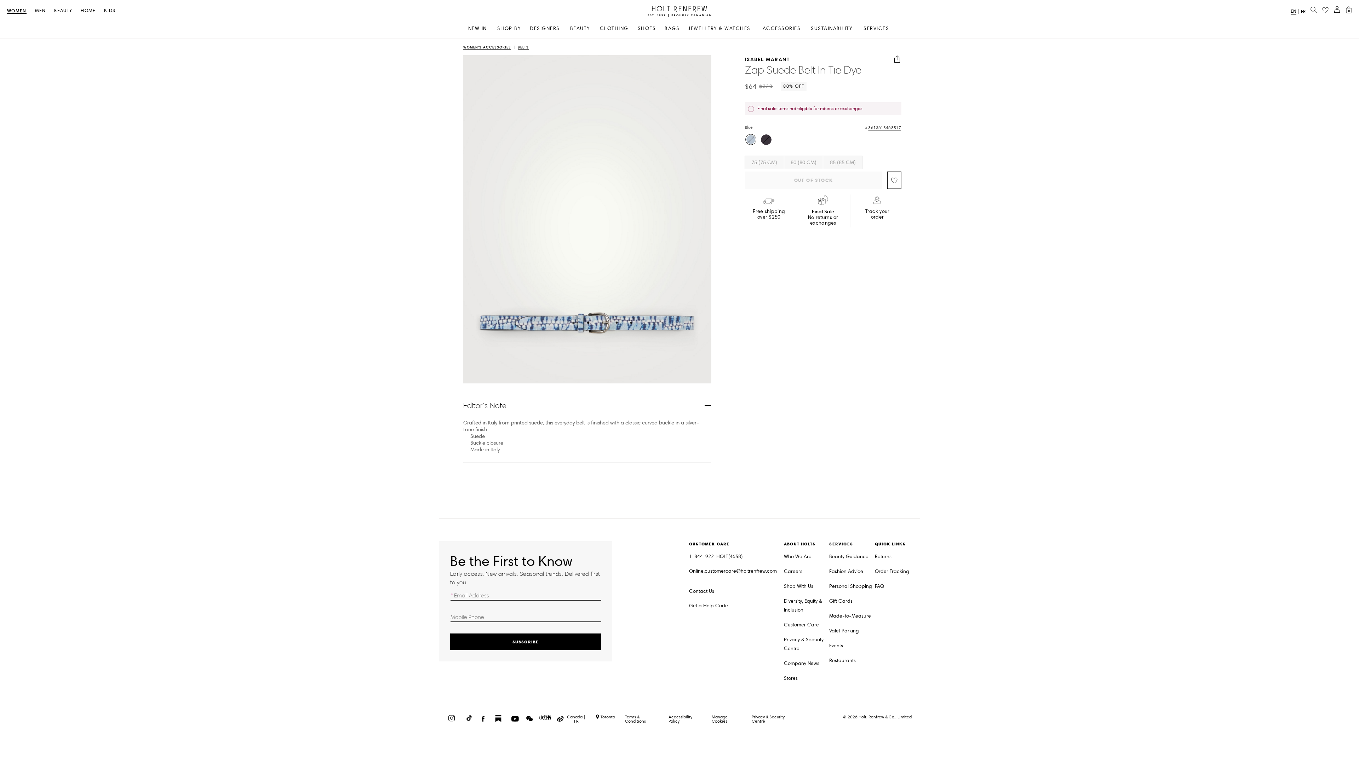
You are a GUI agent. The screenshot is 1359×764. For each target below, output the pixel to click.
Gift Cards (841, 601)
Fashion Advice (846, 571)
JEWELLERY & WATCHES (719, 28)
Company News (801, 663)
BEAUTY (580, 28)
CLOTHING (614, 28)
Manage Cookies (720, 719)
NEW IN (477, 28)
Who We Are (798, 557)
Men (40, 10)
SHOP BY (509, 28)
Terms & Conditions (635, 719)
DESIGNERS (545, 28)
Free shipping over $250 (769, 214)
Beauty (63, 10)
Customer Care (801, 625)
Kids (109, 10)
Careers (793, 571)
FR (1303, 12)
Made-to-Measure (850, 616)
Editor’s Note (485, 405)
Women (17, 11)
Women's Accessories (487, 48)
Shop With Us (798, 586)
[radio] (750, 139)
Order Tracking (892, 571)
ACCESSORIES (782, 28)
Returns (883, 557)
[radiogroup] (822, 140)
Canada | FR (576, 719)
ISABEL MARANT (767, 59)
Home (88, 10)
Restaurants (842, 661)
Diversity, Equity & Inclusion (803, 605)
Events (836, 646)
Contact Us (701, 591)
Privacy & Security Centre (804, 644)
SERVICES (876, 28)
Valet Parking (844, 631)
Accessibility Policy (680, 719)
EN (1293, 11)
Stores (791, 678)
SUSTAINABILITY (831, 28)
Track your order (877, 214)
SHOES (647, 28)
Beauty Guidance (848, 557)
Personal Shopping (850, 586)
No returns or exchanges (823, 217)
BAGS (672, 28)
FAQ (879, 586)
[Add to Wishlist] (894, 180)
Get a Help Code (708, 606)
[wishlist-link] (1325, 10)
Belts (523, 48)
